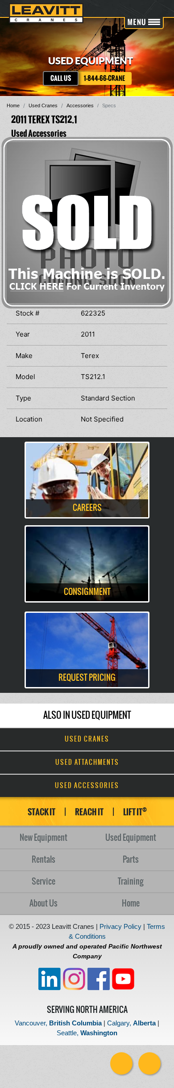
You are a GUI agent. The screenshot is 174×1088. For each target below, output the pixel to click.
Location (29, 419)
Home (13, 105)
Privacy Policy (120, 926)
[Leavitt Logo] (46, 13)
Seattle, (87, 1033)
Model (25, 376)
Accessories (80, 105)
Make (24, 355)
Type (23, 398)
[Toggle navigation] (144, 23)
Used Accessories (87, 785)
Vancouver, (58, 1023)
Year (23, 334)
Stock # (27, 313)
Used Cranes (43, 105)
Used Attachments (87, 762)
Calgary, (131, 1023)
